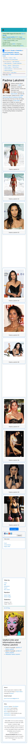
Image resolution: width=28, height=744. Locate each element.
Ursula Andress (7, 544)
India (4, 56)
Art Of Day (7, 608)
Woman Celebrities (8, 52)
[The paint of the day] (14, 623)
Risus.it (5, 711)
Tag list (5, 588)
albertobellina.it (7, 715)
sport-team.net (7, 708)
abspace (12, 693)
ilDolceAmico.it (7, 713)
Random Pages (7, 595)
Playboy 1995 (7, 546)
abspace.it (6, 706)
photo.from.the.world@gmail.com (11, 698)
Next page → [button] (14, 529)
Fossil (5, 543)
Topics (5, 582)
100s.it (5, 709)
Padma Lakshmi (14, 54)
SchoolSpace (15, 706)
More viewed (7, 589)
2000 (13, 44)
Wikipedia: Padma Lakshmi (12, 654)
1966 (23, 38)
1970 (16, 37)
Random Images (7, 596)
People (13, 50)
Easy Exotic (14, 93)
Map (5, 584)
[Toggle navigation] (24, 29)
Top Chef (16, 100)
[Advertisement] (14, 14)
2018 (21, 45)
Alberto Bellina (19, 691)
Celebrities (19, 50)
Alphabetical (6, 586)
